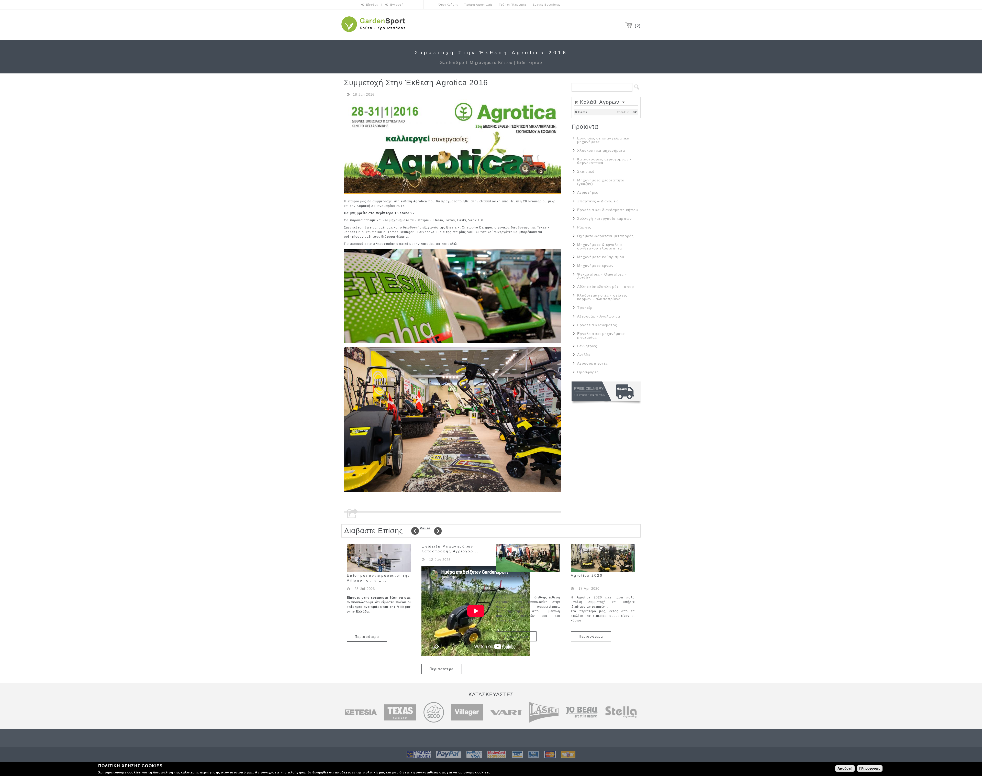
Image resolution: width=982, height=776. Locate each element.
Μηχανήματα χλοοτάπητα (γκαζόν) (600, 182)
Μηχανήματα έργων (595, 266)
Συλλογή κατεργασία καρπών (604, 218)
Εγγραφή (397, 4)
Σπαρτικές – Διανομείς (598, 201)
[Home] (373, 33)
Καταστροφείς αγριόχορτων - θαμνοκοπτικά (604, 161)
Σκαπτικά (586, 171)
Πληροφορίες (869, 768)
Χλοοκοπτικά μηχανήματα (601, 150)
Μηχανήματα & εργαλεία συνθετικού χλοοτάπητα (599, 246)
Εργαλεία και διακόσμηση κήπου (607, 210)
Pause (425, 528)
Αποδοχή (845, 768)
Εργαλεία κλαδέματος (597, 325)
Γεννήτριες (587, 346)
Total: (622, 112)
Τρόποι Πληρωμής (513, 4)
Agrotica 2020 (586, 575)
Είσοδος (372, 4)
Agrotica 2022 (512, 575)
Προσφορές (588, 372)
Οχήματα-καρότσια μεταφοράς (605, 236)
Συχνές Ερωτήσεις (546, 4)
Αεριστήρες (587, 192)
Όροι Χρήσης (448, 4)
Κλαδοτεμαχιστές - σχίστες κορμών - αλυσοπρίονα (602, 297)
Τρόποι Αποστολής (478, 4)
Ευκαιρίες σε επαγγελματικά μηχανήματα (603, 140)
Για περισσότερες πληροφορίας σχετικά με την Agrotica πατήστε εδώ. (401, 244)
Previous (415, 531)
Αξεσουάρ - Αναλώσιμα (598, 316)
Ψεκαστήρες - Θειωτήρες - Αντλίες (602, 276)
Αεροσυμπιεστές (592, 363)
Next (438, 531)
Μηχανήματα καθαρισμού (600, 257)
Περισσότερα (367, 637)
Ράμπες (584, 227)
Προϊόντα (585, 126)
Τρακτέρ (585, 307)
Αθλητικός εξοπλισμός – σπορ (605, 287)
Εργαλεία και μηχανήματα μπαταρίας (601, 335)
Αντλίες (584, 355)
